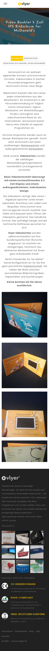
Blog (31, 631)
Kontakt (6, 636)
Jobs (37, 631)
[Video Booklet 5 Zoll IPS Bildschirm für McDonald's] (24, 314)
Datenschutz (21, 631)
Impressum (7, 631)
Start (4, 19)
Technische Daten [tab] (30, 58)
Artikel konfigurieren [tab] (36, 63)
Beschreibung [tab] (17, 58)
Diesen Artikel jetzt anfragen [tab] (15, 63)
